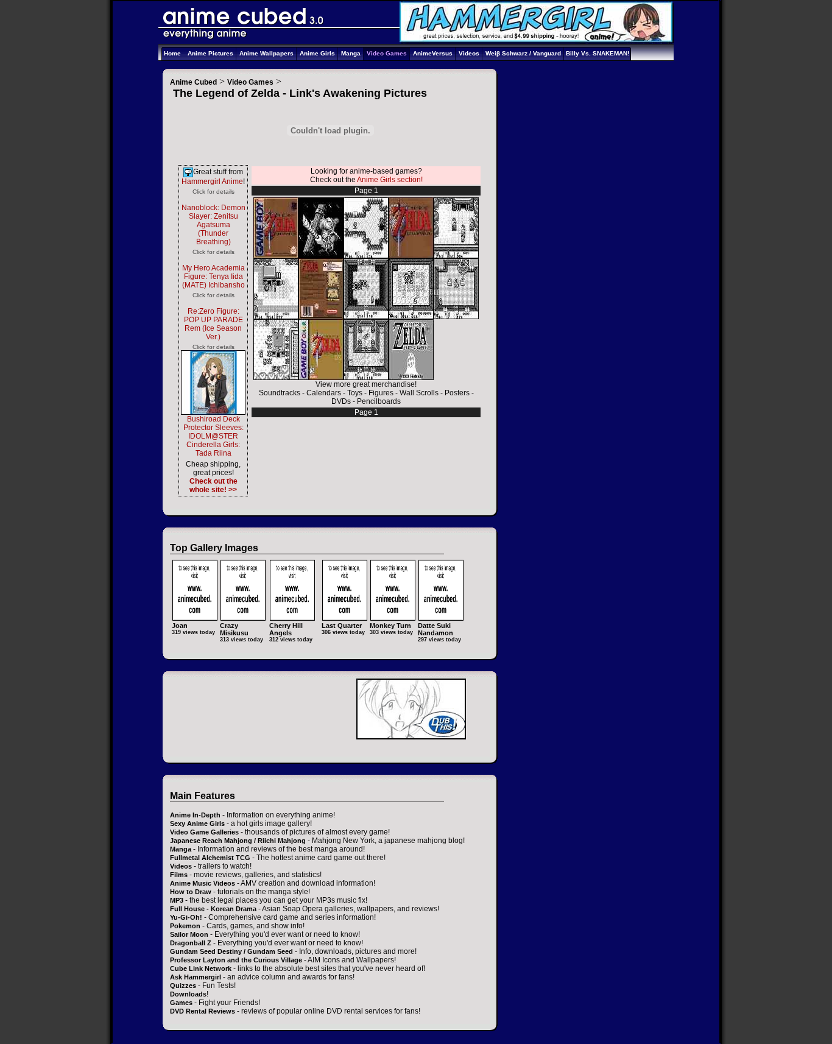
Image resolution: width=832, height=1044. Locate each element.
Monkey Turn (390, 625)
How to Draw (190, 891)
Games (181, 1002)
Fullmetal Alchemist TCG (210, 857)
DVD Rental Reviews (202, 1011)
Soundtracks (279, 393)
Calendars (323, 393)
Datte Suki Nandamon (435, 629)
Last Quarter (342, 625)
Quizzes (183, 985)
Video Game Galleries (204, 832)
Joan (180, 625)
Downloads (188, 994)
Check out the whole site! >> (213, 485)
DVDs (341, 401)
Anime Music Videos (202, 883)
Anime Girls (317, 53)
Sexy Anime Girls (197, 823)
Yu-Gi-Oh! (186, 917)
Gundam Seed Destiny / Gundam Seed (231, 951)
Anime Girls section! (390, 179)
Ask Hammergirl (195, 977)
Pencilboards (379, 401)
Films (179, 874)
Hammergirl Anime (212, 181)
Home (172, 53)
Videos (469, 53)
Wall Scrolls (419, 393)
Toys (354, 393)
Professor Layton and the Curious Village (236, 960)
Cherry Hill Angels (286, 629)
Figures (380, 393)
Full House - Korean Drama (213, 908)
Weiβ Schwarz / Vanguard (523, 53)
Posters (457, 393)
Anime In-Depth (195, 815)
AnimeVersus (433, 53)
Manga (351, 53)
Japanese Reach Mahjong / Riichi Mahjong (238, 840)
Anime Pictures (210, 53)
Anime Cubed (193, 82)
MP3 (176, 900)
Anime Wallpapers (266, 53)
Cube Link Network (200, 968)
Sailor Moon (189, 934)
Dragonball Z (190, 943)
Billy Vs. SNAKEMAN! (597, 53)
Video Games (387, 53)
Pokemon (185, 925)
